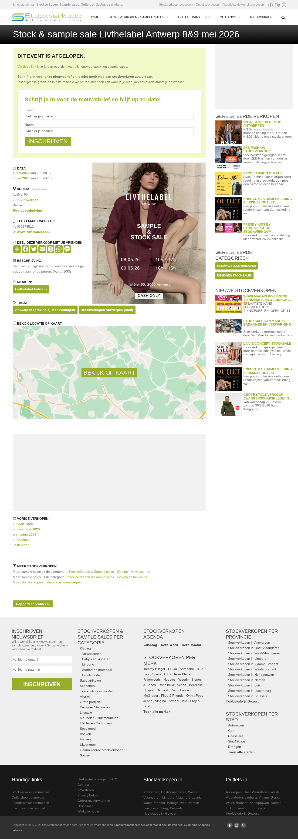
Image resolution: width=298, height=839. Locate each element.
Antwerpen (29, 200)
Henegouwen (176, 803)
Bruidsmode (91, 675)
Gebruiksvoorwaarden (94, 800)
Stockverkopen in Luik (244, 685)
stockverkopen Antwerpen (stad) (107, 310)
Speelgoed (88, 728)
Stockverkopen (47, 4)
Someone (187, 669)
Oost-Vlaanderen (173, 792)
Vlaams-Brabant (188, 797)
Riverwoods (152, 679)
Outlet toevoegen (207, 4)
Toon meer (21, 545)
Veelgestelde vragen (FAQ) (97, 779)
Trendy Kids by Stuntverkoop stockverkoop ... (258, 228)
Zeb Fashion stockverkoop (257, 149)
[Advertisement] (109, 472)
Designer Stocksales (95, 707)
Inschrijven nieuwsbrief (28, 808)
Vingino (160, 701)
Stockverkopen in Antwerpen (249, 642)
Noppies (169, 679)
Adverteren (86, 790)
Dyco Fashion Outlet (262, 173)
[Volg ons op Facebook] (270, 5)
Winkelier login (88, 811)
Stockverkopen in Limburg (247, 658)
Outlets (86, 4)
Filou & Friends (172, 695)
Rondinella (166, 685)
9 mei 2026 (21, 178)
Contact (83, 784)
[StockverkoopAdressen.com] (46, 17)
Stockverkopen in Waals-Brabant (252, 669)
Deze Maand (191, 645)
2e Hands (228, 17)
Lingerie (88, 664)
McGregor (150, 695)
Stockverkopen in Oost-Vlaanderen (254, 648)
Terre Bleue (181, 674)
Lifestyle (86, 712)
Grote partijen (90, 702)
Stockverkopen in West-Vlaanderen (254, 653)
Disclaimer (85, 806)
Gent (231, 730)
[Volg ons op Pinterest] (284, 5)
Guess (156, 674)
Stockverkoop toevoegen (176, 4)
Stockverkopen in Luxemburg (249, 691)
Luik (146, 808)
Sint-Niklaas (237, 741)
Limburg (168, 797)
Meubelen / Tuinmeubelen (99, 718)
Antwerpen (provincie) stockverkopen (45, 310)
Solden (85, 755)
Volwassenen (92, 654)
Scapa (181, 685)
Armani (174, 701)
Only (189, 695)
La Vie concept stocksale (267, 343)
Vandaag (150, 645)
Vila (184, 701)
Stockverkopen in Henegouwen (251, 674)
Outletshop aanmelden (28, 797)
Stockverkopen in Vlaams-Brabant (253, 664)
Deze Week (169, 645)
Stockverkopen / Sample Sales (136, 17)
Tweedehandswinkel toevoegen (243, 4)
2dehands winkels (109, 4)
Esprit (149, 690)
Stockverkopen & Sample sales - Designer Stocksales (107, 577)
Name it (162, 690)
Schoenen (87, 686)
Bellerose (196, 685)
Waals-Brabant (154, 803)
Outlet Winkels (192, 17)
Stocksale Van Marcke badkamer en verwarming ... (267, 324)
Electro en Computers (96, 723)
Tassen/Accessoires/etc (97, 691)
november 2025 (28, 529)
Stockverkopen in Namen (246, 680)
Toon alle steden (241, 752)
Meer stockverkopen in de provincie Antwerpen (47, 582)
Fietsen (85, 739)
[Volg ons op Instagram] (277, 5)
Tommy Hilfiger (154, 669)
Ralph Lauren (181, 690)
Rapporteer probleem (33, 604)
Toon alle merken (157, 711)
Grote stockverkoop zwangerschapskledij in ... (268, 396)
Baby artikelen (90, 680)
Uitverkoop (88, 744)
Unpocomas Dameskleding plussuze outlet (267, 200)
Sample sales (69, 4)
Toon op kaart (39, 189)
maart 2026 (24, 524)
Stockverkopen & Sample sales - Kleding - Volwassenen (109, 571)
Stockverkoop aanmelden (30, 792)
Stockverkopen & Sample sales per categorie (100, 637)
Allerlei (85, 696)
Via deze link (26, 66)
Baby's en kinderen (96, 659)
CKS (167, 674)
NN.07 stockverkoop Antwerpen (262, 123)
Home (94, 17)
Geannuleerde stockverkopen (101, 750)
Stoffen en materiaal (97, 670)
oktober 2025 (26, 534)
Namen (193, 803)
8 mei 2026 (21, 173)
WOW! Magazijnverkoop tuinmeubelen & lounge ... (267, 298)
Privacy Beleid (88, 795)
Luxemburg (159, 808)
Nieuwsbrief (261, 17)
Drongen (234, 747)
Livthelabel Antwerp (31, 289)
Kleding (85, 648)
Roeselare (235, 736)
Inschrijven (42, 684)
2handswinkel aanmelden (30, 803)
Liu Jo (172, 669)
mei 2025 (23, 540)
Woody (183, 679)
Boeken (85, 734)
